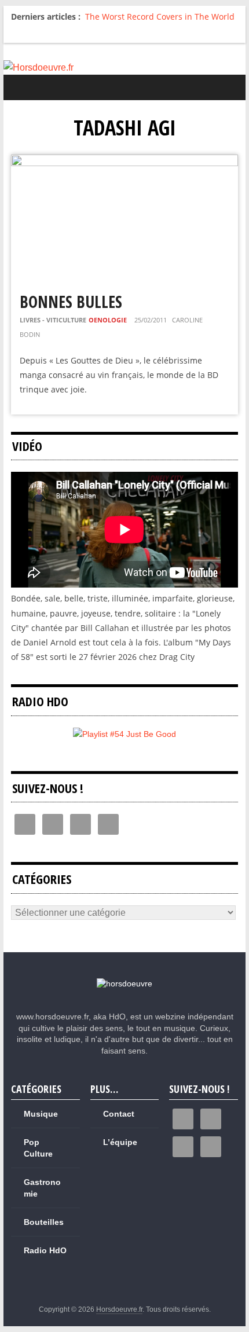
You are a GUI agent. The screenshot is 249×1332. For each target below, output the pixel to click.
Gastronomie (42, 1187)
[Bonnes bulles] (124, 162)
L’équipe (120, 1142)
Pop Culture (38, 1147)
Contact (118, 1113)
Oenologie (108, 319)
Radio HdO (45, 1250)
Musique (41, 1113)
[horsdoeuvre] (124, 983)
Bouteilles (44, 1222)
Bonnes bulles (71, 302)
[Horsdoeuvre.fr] (124, 67)
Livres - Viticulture (53, 319)
